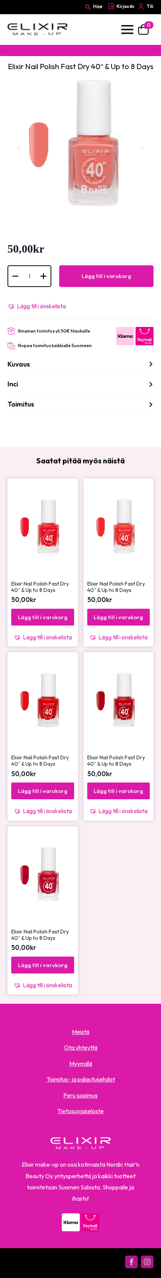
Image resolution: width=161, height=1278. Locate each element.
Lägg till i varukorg (106, 276)
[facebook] (131, 1262)
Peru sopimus (80, 1095)
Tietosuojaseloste (80, 1111)
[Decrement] (15, 276)
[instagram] (147, 1262)
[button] (36, 306)
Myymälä (80, 1063)
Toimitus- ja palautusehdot (80, 1079)
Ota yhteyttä (80, 1047)
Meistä (80, 1031)
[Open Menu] (127, 30)
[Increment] (43, 276)
